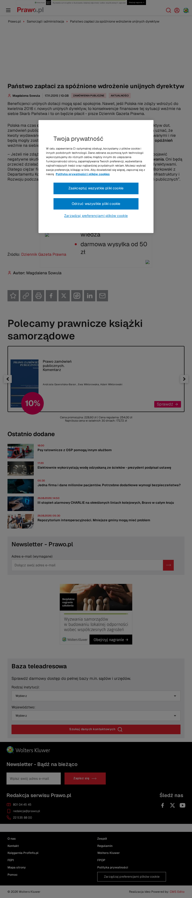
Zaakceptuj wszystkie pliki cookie (96, 188)
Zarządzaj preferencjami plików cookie (96, 216)
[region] (96, 176)
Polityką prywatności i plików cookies (83, 174)
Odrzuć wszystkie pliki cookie (96, 203)
